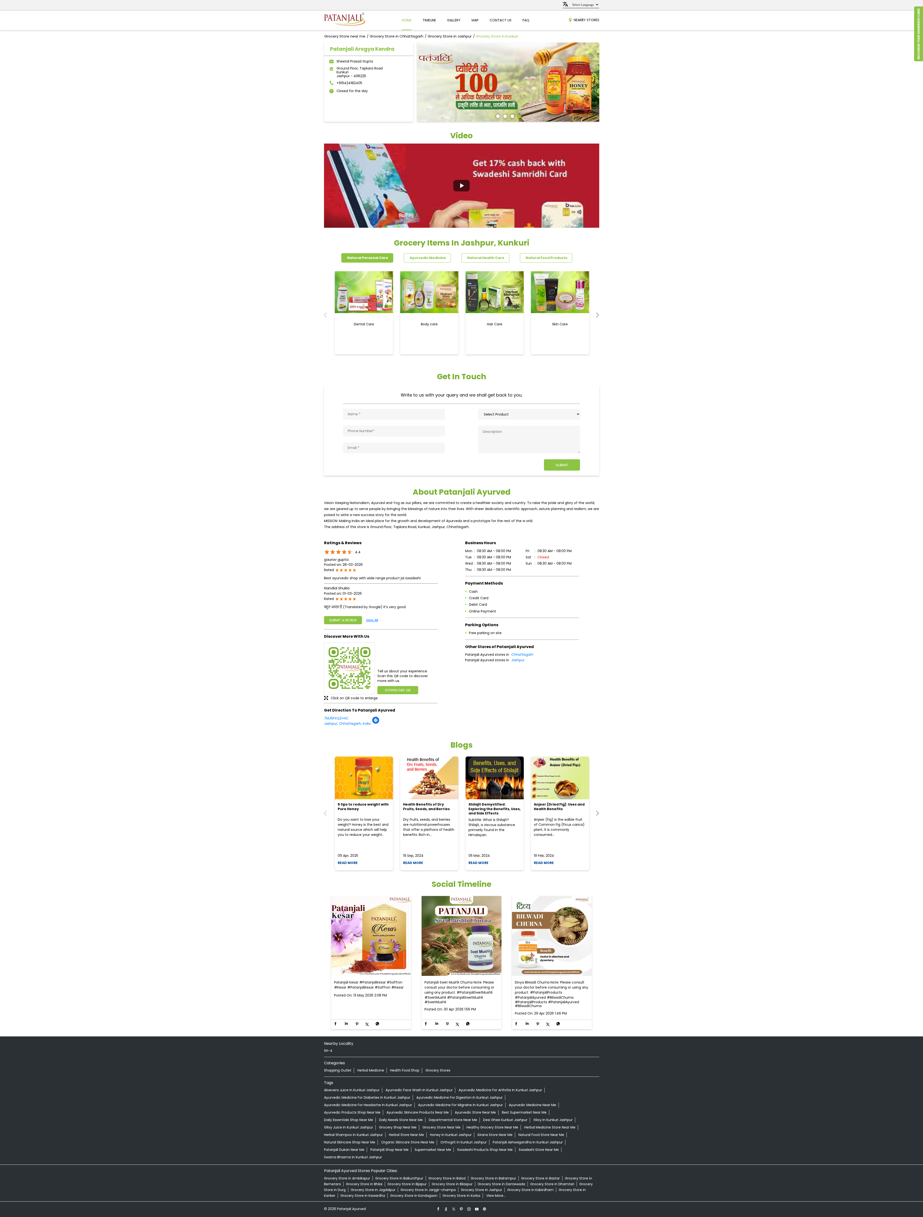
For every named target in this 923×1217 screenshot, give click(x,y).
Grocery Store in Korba (461, 1195)
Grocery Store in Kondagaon (413, 1195)
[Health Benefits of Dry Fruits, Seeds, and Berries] (429, 778)
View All (372, 620)
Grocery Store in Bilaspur (452, 1184)
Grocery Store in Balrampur (493, 1178)
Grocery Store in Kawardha (362, 1195)
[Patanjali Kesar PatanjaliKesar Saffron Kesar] (371, 936)
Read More (348, 863)
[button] (461, 186)
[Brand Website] (484, 1208)
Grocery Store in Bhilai (364, 1184)
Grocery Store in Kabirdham (530, 1189)
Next (595, 315)
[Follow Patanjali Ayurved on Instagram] (469, 1208)
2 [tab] (504, 115)
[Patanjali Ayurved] (344, 20)
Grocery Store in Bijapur (407, 1184)
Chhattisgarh (522, 654)
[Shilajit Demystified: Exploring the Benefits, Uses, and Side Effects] (495, 778)
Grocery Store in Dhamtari (552, 1184)
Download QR (398, 690)
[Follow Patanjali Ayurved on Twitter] (453, 1208)
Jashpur (517, 660)
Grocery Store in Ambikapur (347, 1178)
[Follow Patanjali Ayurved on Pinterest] (461, 1208)
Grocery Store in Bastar (540, 1178)
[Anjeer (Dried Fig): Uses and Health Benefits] (560, 778)
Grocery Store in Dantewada (501, 1184)
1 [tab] (497, 115)
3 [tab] (512, 115)
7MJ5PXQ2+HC (336, 718)
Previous (328, 315)
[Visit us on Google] (446, 1208)
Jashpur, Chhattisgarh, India (347, 723)
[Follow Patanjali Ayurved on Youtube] (477, 1208)
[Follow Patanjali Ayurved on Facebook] (438, 1208)
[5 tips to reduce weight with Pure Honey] (364, 778)
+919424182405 (349, 83)
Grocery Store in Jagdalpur (373, 1189)
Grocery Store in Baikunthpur (399, 1178)
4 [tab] (519, 115)
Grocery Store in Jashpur (481, 1189)
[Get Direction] (376, 722)
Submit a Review (343, 620)
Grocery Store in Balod (447, 1178)
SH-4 (328, 1050)
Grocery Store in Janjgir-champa (428, 1189)
